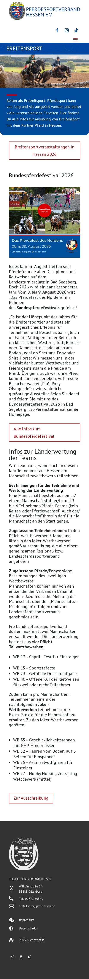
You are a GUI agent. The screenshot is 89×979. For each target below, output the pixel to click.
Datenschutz (28, 928)
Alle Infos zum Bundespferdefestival (34, 432)
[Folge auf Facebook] (57, 30)
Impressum (26, 920)
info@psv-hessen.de (41, 906)
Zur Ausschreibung (31, 798)
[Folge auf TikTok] (76, 30)
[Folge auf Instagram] (67, 30)
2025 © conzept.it (31, 940)
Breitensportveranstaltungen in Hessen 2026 (44, 150)
